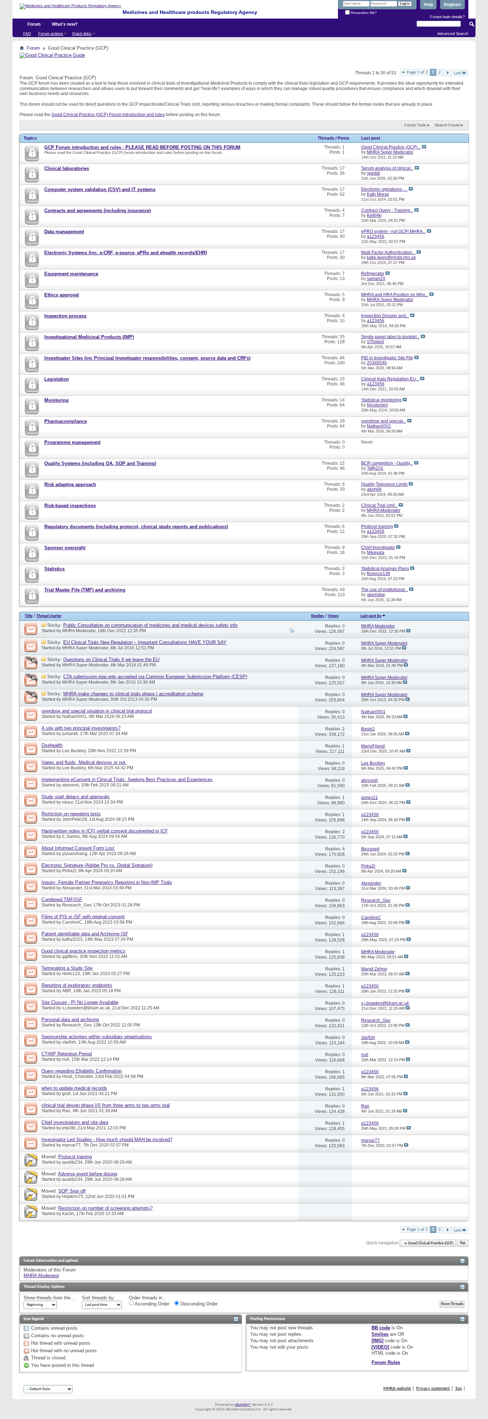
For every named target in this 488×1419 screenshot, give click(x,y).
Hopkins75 (72, 1196)
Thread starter (48, 616)
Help (428, 4)
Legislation (56, 379)
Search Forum (447, 125)
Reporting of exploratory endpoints (76, 985)
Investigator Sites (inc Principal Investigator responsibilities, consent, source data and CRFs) (147, 358)
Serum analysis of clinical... (387, 168)
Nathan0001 (74, 716)
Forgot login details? (447, 17)
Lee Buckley (74, 750)
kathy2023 (72, 939)
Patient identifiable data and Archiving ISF (84, 933)
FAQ (27, 33)
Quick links (81, 33)
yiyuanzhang (74, 853)
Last (457, 73)
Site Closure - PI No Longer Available (79, 1002)
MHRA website (397, 1388)
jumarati (70, 733)
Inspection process (65, 316)
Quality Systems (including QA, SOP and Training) (100, 463)
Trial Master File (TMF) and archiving (84, 590)
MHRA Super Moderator (85, 647)
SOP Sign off (72, 1191)
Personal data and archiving (70, 1019)
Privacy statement (433, 1388)
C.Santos (71, 836)
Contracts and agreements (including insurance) (97, 210)
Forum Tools (415, 125)
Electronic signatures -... (384, 189)
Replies (317, 616)
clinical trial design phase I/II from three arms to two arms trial (105, 1105)
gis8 (66, 1093)
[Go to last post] (408, 631)
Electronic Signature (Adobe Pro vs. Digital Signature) (97, 865)
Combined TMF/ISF (61, 899)
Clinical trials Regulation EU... (390, 378)
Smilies (380, 1334)
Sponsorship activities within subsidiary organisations (96, 1036)
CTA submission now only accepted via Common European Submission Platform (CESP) (155, 676)
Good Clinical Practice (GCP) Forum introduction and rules (108, 114)
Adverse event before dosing (87, 1173)
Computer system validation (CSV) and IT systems (99, 189)
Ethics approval (61, 295)
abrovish (70, 785)
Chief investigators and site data (74, 1122)
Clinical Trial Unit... (379, 505)
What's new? (65, 24)
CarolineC (72, 922)
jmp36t (68, 1127)
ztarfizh (69, 1042)
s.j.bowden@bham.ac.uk (86, 1007)
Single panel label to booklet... (390, 336)
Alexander (72, 887)
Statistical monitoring (381, 400)
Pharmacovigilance (65, 421)
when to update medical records (74, 1088)
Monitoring (56, 400)
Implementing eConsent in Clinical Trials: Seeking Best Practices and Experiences (127, 779)
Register (452, 4)
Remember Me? (363, 13)
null (65, 1059)
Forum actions (50, 33)
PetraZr (69, 870)
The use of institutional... (384, 589)
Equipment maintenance (71, 273)
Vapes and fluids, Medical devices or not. (84, 762)
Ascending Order (151, 1303)
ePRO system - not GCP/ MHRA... (393, 231)
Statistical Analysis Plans (385, 568)
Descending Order (198, 1303)
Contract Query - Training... (387, 210)
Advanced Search (452, 33)
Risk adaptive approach (70, 484)
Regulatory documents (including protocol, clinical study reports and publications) (136, 526)
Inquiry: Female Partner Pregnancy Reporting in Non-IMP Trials (106, 882)
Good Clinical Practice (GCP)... (391, 147)
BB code (381, 1327)
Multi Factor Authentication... (388, 252)
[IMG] (377, 1340)
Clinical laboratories (66, 168)
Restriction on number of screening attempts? (105, 1208)
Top (462, 1243)
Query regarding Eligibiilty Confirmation (81, 1071)
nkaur (67, 802)
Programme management (72, 442)
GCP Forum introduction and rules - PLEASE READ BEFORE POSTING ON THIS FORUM (142, 147)
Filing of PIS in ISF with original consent (83, 916)
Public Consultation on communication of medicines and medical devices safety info (150, 625)
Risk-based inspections (70, 505)
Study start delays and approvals (75, 796)
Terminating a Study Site (67, 968)
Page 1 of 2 (417, 72)
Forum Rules (386, 1362)
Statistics (54, 568)
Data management (64, 231)
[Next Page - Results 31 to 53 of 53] (447, 73)
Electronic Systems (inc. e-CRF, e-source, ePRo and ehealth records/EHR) (125, 252)
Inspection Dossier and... (385, 315)
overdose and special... (383, 421)
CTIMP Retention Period (66, 1053)
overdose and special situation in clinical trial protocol (96, 711)
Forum (34, 24)
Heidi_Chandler (77, 1076)
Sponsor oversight (64, 547)
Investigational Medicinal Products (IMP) (89, 337)
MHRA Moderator (78, 630)
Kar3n (68, 1213)
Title (29, 616)
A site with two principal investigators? (80, 728)
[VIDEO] (380, 1347)
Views (333, 616)
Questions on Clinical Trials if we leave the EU (111, 659)
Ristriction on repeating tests (71, 813)
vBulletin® (243, 1405)
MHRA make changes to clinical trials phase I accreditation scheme (133, 693)
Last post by (371, 616)
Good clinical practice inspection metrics (83, 951)
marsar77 (71, 1145)
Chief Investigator (378, 547)
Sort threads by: (98, 1297)
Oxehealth (52, 745)
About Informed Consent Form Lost (77, 848)
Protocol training (377, 526)
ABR (66, 990)
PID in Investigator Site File (387, 357)
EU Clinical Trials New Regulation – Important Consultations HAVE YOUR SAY (144, 642)
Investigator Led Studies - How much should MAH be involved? (106, 1139)
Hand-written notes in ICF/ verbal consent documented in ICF (104, 831)
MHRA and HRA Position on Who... (394, 294)
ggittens (70, 956)
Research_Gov (76, 905)
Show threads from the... (49, 1297)
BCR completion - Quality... (387, 463)
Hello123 (71, 973)
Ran (66, 1110)
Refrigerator (372, 273)
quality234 (72, 1162)
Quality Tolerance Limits (384, 484)
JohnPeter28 (74, 819)
